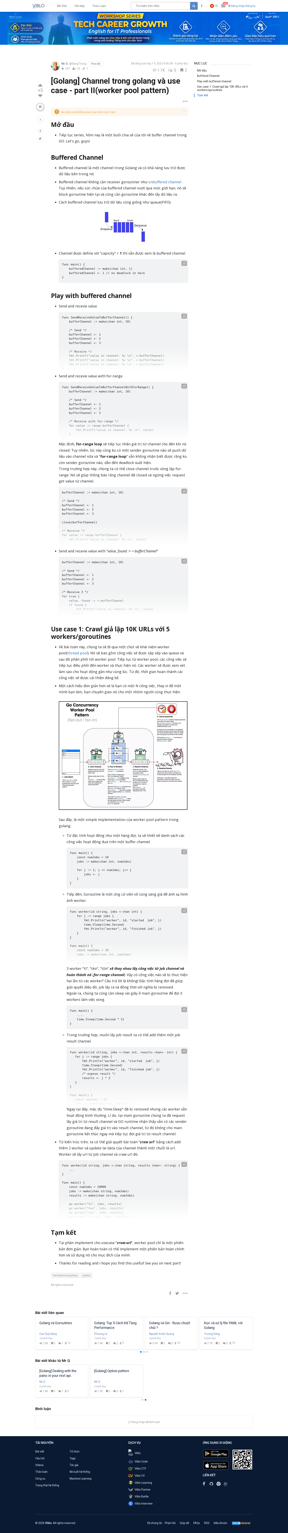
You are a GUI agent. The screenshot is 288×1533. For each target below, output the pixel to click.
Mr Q (64, 63)
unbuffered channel (164, 182)
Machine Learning (80, 1478)
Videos (39, 1465)
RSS (206, 1523)
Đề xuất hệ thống (80, 1471)
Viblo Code (141, 1461)
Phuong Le (100, 1333)
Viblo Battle (142, 1496)
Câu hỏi (39, 1458)
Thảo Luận (99, 5)
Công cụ (40, 1478)
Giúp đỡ (184, 1523)
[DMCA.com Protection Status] (241, 1523)
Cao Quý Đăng (48, 1333)
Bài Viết (62, 5)
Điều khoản (220, 1523)
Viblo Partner (143, 1489)
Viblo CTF (140, 1468)
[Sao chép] (184, 263)
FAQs (196, 1523)
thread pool (78, 653)
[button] (214, 6)
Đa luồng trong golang (65, 1275)
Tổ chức (75, 1451)
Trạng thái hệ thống (47, 1485)
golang (86, 1275)
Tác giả (74, 1465)
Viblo (138, 1453)
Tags (73, 1458)
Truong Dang (212, 1333)
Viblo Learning (143, 1482)
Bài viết (39, 1451)
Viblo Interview (144, 1503)
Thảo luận (41, 1471)
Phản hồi (170, 1523)
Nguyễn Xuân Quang (161, 1333)
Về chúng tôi (154, 1523)
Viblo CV (140, 1475)
